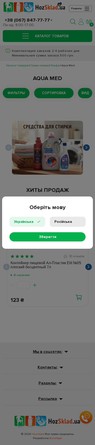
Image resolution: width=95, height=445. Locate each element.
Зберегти (47, 237)
